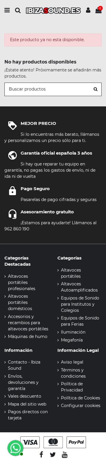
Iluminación (73, 332)
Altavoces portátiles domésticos (20, 302)
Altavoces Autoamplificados (79, 287)
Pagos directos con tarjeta (28, 415)
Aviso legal (72, 362)
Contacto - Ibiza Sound (24, 365)
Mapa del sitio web (27, 404)
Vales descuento (24, 396)
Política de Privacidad (72, 387)
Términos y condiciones (73, 373)
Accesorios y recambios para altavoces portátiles (28, 323)
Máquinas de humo (27, 336)
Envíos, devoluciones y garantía (23, 382)
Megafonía (72, 340)
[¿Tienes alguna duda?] (14, 447)
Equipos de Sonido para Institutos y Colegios (80, 304)
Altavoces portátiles (71, 273)
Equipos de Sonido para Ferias (80, 321)
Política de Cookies (80, 398)
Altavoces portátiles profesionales (21, 282)
